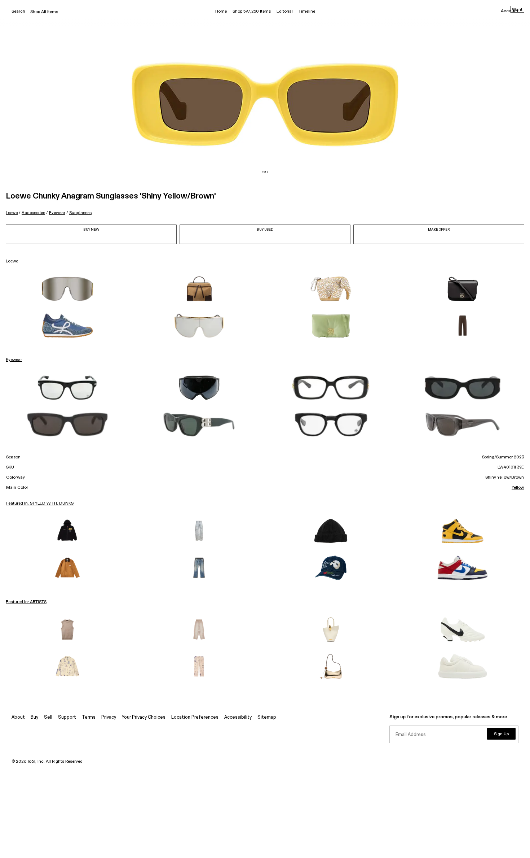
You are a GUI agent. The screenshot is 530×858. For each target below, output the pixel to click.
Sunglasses (80, 213)
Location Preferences (194, 717)
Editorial (285, 11)
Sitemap (266, 717)
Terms (89, 717)
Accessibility (238, 717)
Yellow (518, 487)
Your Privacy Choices (143, 717)
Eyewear (57, 213)
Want (517, 10)
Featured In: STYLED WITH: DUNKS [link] (40, 503)
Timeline (307, 11)
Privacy (108, 717)
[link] (67, 288)
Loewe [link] (12, 261)
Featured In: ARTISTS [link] (26, 602)
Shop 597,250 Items (252, 11)
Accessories (33, 213)
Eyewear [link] (14, 360)
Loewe (12, 213)
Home (221, 11)
